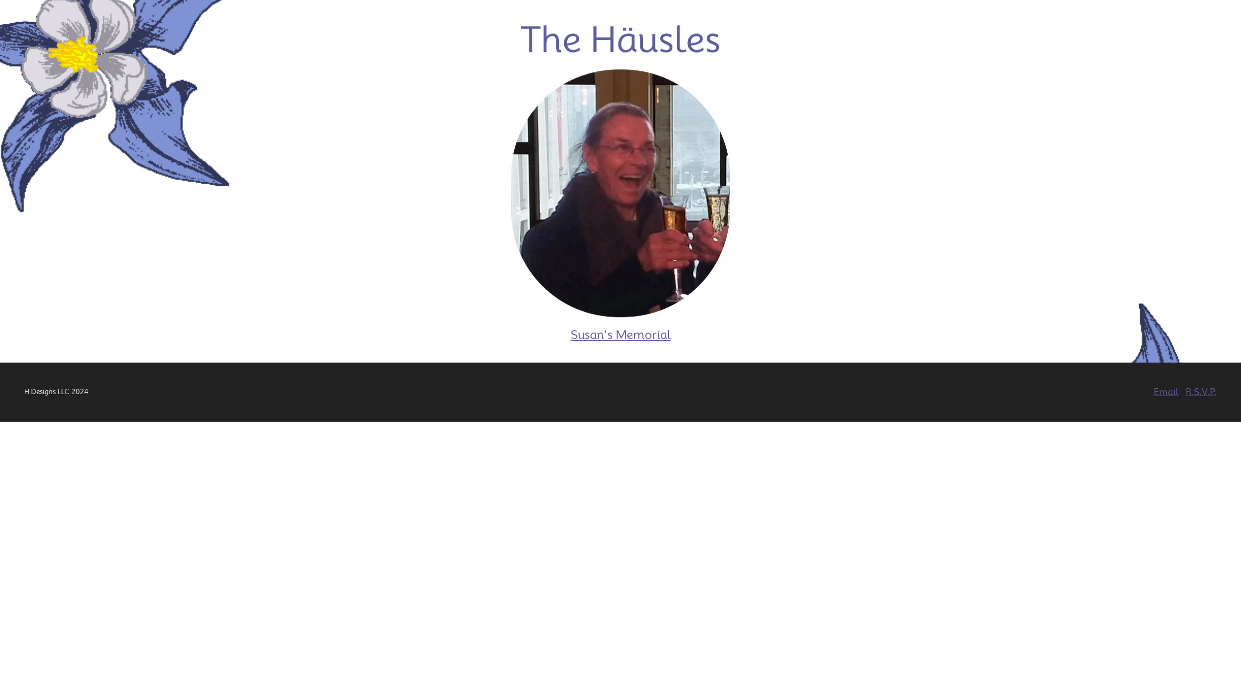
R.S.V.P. (1201, 392)
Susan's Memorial (621, 335)
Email (1166, 392)
